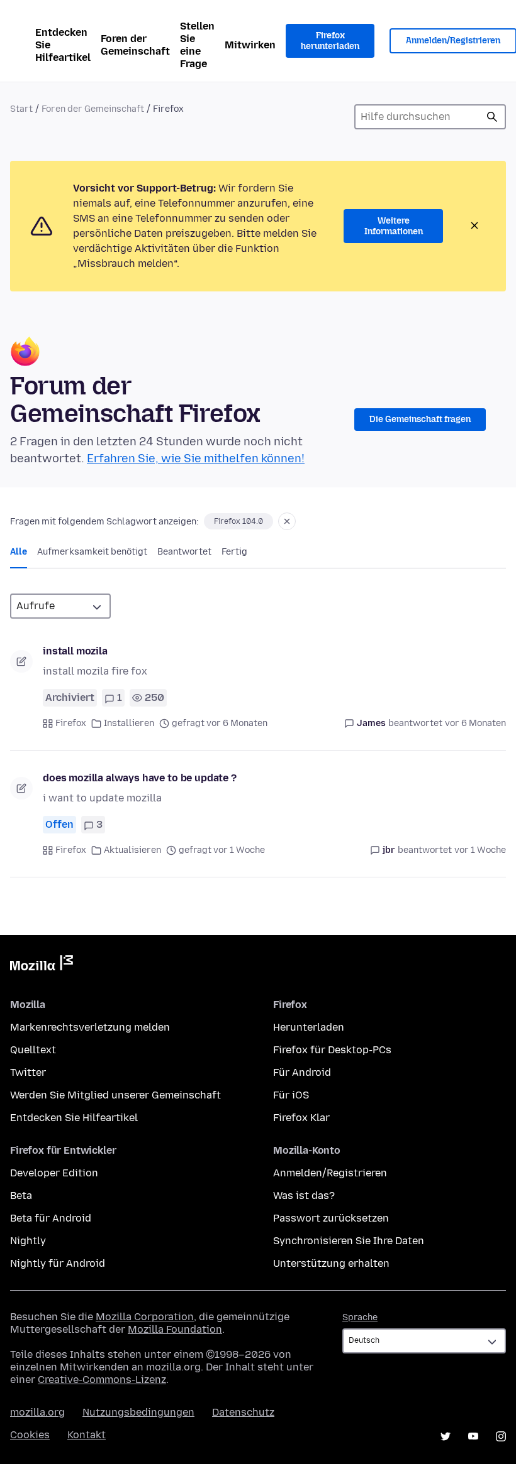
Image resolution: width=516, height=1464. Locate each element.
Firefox (70, 723)
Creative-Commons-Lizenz (102, 1379)
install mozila (75, 651)
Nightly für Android (57, 1263)
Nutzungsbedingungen (138, 1412)
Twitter (28, 1072)
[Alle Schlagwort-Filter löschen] (287, 521)
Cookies (30, 1435)
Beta (21, 1195)
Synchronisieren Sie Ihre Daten (348, 1241)
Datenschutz (243, 1412)
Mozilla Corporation (145, 1317)
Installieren (129, 723)
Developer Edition (54, 1173)
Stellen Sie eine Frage (197, 45)
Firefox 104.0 (238, 521)
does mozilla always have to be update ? (140, 778)
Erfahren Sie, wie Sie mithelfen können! (196, 458)
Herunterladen (308, 1027)
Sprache (360, 1317)
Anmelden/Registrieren (330, 1173)
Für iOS (291, 1095)
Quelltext (33, 1050)
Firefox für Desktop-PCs (332, 1050)
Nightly (28, 1241)
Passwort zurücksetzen (331, 1218)
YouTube (473, 1436)
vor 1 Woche (480, 850)
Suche (492, 117)
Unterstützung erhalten (331, 1263)
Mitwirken (250, 45)
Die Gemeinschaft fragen (420, 419)
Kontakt (86, 1435)
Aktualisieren (132, 850)
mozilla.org (37, 1412)
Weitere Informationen (393, 226)
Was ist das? (304, 1195)
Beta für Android (50, 1218)
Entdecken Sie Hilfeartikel (63, 44)
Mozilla (41, 965)
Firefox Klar (301, 1118)
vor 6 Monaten (475, 723)
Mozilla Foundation (175, 1329)
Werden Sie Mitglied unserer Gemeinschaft (115, 1095)
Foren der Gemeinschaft (135, 45)
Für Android (302, 1072)
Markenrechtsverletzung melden (90, 1027)
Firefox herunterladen (330, 41)
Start (21, 109)
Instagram (501, 1436)
